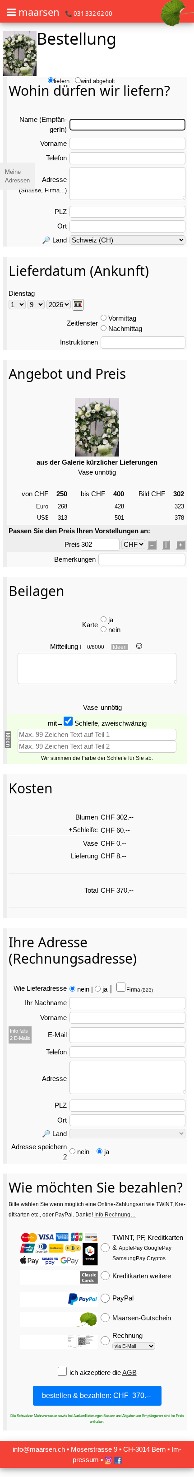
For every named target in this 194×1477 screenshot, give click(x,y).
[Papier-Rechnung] (59, 1342)
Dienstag (22, 293)
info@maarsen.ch (39, 1449)
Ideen (119, 647)
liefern (61, 81)
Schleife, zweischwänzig (110, 723)
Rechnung (127, 1335)
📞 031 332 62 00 (88, 13)
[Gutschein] (59, 1319)
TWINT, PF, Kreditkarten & (147, 1248)
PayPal (123, 1298)
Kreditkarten (141, 1276)
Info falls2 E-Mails (20, 1034)
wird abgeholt (98, 81)
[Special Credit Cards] (59, 1277)
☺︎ (139, 645)
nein (114, 630)
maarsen (39, 12)
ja (110, 620)
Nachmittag (125, 328)
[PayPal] (59, 1299)
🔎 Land (54, 240)
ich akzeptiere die (95, 1372)
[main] (97, 737)
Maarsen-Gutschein (141, 1318)
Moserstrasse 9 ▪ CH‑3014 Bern (118, 1449)
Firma (139, 990)
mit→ (56, 723)
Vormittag (122, 318)
